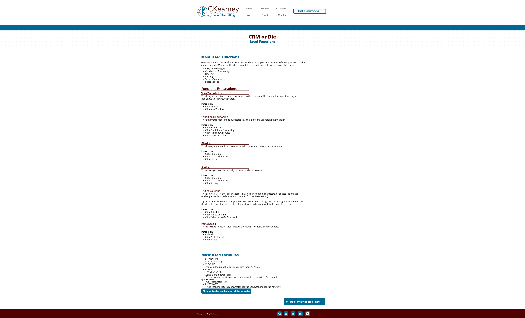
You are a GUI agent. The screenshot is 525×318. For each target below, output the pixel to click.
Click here (234, 64)
